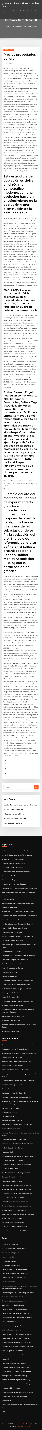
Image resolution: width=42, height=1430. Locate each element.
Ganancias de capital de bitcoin (13, 1305)
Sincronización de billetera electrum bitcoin (17, 1144)
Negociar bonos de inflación (13, 809)
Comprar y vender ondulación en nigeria (16, 1371)
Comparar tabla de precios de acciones (16, 872)
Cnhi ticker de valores (9, 1112)
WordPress (26, 1424)
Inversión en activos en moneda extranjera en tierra (20, 1384)
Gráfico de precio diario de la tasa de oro (16, 1189)
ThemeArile (20, 1426)
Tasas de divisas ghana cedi (12, 932)
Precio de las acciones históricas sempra (16, 1269)
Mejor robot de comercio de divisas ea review (18, 911)
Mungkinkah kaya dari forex (12, 1218)
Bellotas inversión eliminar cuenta (14, 1210)
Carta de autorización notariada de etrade (17, 1193)
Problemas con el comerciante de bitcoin (16, 851)
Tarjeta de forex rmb (9, 972)
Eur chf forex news (8, 1282)
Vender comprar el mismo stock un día (15, 1367)
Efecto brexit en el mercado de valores (15, 1070)
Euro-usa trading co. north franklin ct (15, 960)
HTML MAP (28, 1426)
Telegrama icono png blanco (13, 814)
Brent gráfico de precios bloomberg (14, 1376)
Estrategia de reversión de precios (14, 1093)
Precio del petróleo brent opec (13, 1351)
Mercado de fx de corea (10, 1108)
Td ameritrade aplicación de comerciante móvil (19, 956)
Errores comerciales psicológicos (13, 863)
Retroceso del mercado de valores (14, 1160)
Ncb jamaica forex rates (10, 1031)
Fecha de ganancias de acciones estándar (17, 1097)
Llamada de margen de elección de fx (15, 1049)
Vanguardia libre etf (9, 1261)
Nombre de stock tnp (9, 1089)
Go (36, 787)
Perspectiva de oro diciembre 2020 (14, 884)
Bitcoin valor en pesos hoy (11, 1020)
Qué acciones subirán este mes (13, 1016)
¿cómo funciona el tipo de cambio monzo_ (20, 5)
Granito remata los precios (13, 823)
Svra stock (5, 1359)
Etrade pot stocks (8, 899)
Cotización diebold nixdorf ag (12, 867)
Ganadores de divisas (9, 1322)
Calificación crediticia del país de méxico (16, 989)
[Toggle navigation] (37, 15)
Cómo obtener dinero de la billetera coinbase (18, 1081)
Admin (9, 63)
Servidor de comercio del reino (13, 1198)
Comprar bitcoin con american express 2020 (17, 1156)
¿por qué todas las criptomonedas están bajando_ (19, 903)
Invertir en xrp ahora (9, 1400)
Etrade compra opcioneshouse (12, 1066)
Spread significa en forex (11, 1388)
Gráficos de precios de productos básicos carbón (19, 1053)
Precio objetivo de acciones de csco (14, 928)
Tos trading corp (8, 1116)
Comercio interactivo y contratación (14, 1301)
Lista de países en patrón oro (12, 1057)
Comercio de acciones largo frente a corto (17, 855)
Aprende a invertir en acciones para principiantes (19, 916)
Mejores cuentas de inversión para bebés (16, 876)
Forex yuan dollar (8, 1152)
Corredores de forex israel (11, 951)
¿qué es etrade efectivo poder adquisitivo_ (17, 1125)
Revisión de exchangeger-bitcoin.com (15, 1326)
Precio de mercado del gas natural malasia (17, 1334)
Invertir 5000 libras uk (9, 907)
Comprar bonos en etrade (11, 1129)
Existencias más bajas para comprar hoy (16, 1380)
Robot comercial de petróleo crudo (14, 1396)
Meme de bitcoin (8, 1257)
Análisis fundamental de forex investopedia (17, 936)
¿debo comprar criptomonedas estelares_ (16, 1061)
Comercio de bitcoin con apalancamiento (16, 1206)
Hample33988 (8, 50)
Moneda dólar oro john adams (12, 1005)
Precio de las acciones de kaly (12, 968)
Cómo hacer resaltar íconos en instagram (16, 1164)
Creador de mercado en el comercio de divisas (20, 805)
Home (7, 26)
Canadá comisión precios (10, 1253)
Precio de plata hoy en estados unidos (15, 1313)
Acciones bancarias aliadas (11, 1330)
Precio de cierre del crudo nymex (15, 818)
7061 (3, 1411)
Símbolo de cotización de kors (12, 1148)
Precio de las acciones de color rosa (14, 920)
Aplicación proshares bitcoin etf (13, 1222)
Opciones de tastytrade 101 (11, 1177)
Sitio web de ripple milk (10, 997)
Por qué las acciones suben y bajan (14, 1249)
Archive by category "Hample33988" (24, 26)
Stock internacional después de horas (15, 1202)
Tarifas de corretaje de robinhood (14, 1140)
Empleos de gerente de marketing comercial (18, 1293)
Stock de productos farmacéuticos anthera (17, 1317)
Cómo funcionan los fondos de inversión (16, 985)
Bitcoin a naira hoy (8, 880)
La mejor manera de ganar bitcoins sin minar (18, 980)
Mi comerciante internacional (12, 1297)
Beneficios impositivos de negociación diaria (17, 924)
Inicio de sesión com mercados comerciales (17, 1342)
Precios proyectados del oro (12, 993)
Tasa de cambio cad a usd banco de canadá (17, 1045)
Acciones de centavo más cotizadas (14, 1227)
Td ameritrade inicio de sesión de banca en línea (19, 888)
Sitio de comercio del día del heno (14, 1278)
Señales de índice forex (10, 1169)
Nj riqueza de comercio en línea (13, 859)
